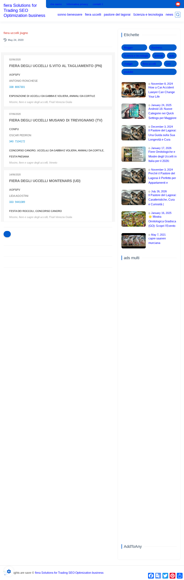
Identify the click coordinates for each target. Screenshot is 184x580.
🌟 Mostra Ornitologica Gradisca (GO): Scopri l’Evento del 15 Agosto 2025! (162, 221)
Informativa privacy (77, 4)
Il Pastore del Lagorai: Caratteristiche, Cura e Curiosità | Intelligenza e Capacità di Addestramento (162, 200)
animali (159, 55)
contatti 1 (98, 4)
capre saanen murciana (157, 241)
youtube (128, 71)
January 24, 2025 (161, 105)
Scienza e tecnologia (148, 14)
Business (156, 47)
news (169, 14)
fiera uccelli (93, 14)
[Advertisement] (58, 298)
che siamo (56, 4)
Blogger (128, 47)
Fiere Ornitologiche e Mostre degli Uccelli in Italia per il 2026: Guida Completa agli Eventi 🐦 (162, 157)
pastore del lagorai (117, 14)
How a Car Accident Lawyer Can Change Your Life (161, 92)
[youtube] (178, 4)
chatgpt (128, 63)
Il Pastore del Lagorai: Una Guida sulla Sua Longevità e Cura (162, 135)
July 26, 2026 (159, 191)
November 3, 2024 (162, 169)
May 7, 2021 (158, 234)
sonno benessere (70, 14)
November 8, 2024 (162, 83)
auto (171, 55)
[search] (177, 14)
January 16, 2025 (161, 212)
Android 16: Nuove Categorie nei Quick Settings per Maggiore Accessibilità (162, 114)
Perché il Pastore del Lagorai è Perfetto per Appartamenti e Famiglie (162, 178)
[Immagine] (133, 89)
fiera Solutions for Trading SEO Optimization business (24, 10)
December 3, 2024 (162, 126)
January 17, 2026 (161, 148)
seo (168, 63)
